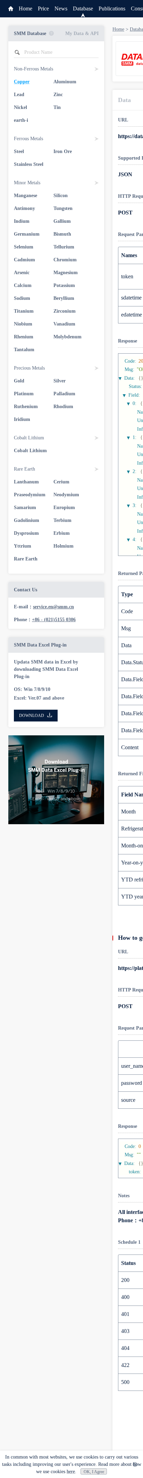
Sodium (22, 298)
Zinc (58, 94)
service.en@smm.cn (53, 606)
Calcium (23, 285)
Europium (64, 507)
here (71, 1471)
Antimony (24, 208)
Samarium (25, 507)
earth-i (21, 120)
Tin (57, 107)
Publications (112, 8)
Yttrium (22, 546)
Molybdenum (67, 336)
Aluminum (64, 81)
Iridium (22, 419)
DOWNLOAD (31, 715)
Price (43, 8)
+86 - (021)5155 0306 (54, 619)
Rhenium (23, 336)
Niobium (23, 324)
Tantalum (24, 349)
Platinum (24, 393)
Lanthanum (26, 481)
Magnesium (65, 272)
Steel (19, 151)
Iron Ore (62, 151)
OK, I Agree (94, 1471)
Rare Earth (25, 558)
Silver (59, 380)
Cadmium (24, 259)
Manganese (25, 195)
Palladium (64, 393)
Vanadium (64, 324)
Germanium (27, 234)
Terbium (62, 520)
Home (25, 8)
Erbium (61, 533)
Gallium (62, 221)
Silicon (60, 195)
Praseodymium (29, 494)
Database (83, 8)
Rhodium (63, 406)
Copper (22, 81)
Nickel (20, 107)
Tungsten (63, 208)
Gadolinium (26, 520)
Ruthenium (26, 406)
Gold (19, 380)
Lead (19, 94)
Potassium (64, 285)
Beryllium (63, 298)
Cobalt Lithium (30, 450)
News (60, 8)
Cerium (61, 481)
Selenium (23, 247)
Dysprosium (26, 533)
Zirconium (64, 311)
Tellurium (63, 247)
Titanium (24, 311)
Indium (22, 221)
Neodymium (66, 494)
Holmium (63, 546)
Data (124, 99)
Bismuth (62, 234)
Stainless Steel (28, 164)
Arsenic (22, 272)
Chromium (65, 259)
